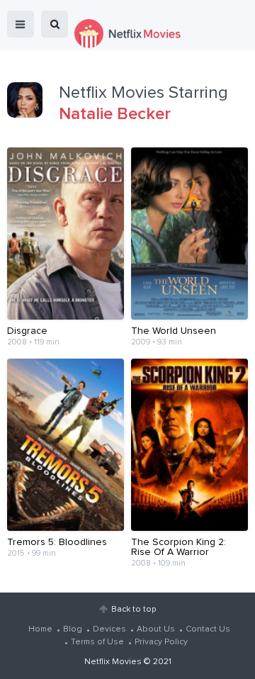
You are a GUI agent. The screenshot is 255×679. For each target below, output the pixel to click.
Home (40, 629)
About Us (156, 629)
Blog (72, 629)
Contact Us (208, 629)
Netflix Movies (113, 662)
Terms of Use (97, 642)
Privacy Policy (161, 642)
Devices (109, 629)
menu (20, 24)
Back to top (133, 609)
